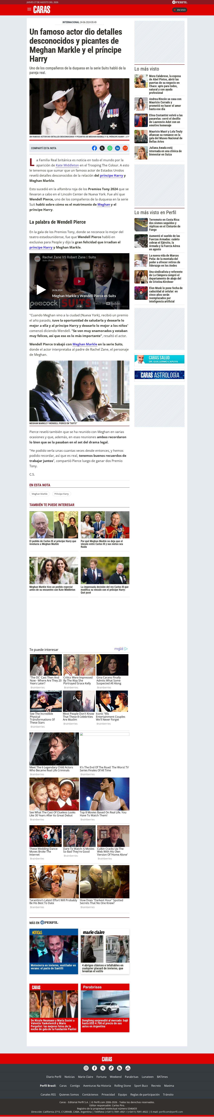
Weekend (116, 1077)
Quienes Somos (69, 1094)
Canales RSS (48, 1094)
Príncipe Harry (62, 493)
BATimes (162, 1077)
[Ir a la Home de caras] (41, 12)
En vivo (181, 9)
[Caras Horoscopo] (159, 378)
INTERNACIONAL (71, 22)
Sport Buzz (141, 1086)
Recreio (156, 1086)
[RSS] (119, 1068)
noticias (53, 932)
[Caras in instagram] (86, 1068)
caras (53, 987)
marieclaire (105, 932)
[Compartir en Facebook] (94, 148)
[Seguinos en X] (102, 1068)
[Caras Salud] (159, 362)
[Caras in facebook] (94, 1068)
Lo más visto (146, 69)
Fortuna (101, 1077)
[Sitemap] (127, 1068)
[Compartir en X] (102, 148)
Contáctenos (90, 1094)
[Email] (125, 148)
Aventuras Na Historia (97, 1086)
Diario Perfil (53, 1077)
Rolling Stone (122, 1086)
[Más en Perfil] (49, 922)
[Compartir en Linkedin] (117, 148)
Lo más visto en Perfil (155, 212)
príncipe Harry (111, 175)
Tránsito (168, 1094)
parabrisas (105, 987)
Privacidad (108, 1094)
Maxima (169, 1086)
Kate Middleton (67, 165)
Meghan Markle (85, 344)
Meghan (103, 204)
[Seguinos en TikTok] (111, 1068)
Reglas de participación (145, 1094)
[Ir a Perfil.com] (179, 3)
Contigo (75, 1086)
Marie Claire (85, 1077)
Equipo (122, 1094)
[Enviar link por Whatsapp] (109, 148)
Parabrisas (131, 1077)
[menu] (29, 10)
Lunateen (148, 1077)
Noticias (70, 1077)
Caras (63, 1086)
